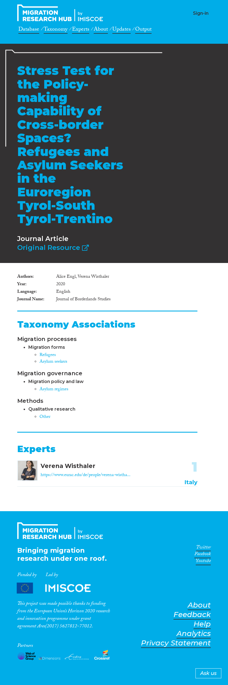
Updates (121, 30)
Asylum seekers (53, 362)
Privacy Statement (176, 643)
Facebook (202, 555)
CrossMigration (61, 12)
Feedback (192, 614)
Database (28, 30)
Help (202, 624)
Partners (58, 588)
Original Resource (49, 247)
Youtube (203, 562)
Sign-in (201, 13)
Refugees (47, 355)
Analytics (194, 633)
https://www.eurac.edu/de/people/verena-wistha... (85, 475)
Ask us (208, 673)
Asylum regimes (53, 389)
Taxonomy (56, 30)
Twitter (203, 548)
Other (44, 417)
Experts (80, 30)
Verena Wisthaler (68, 465)
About (101, 30)
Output (143, 30)
